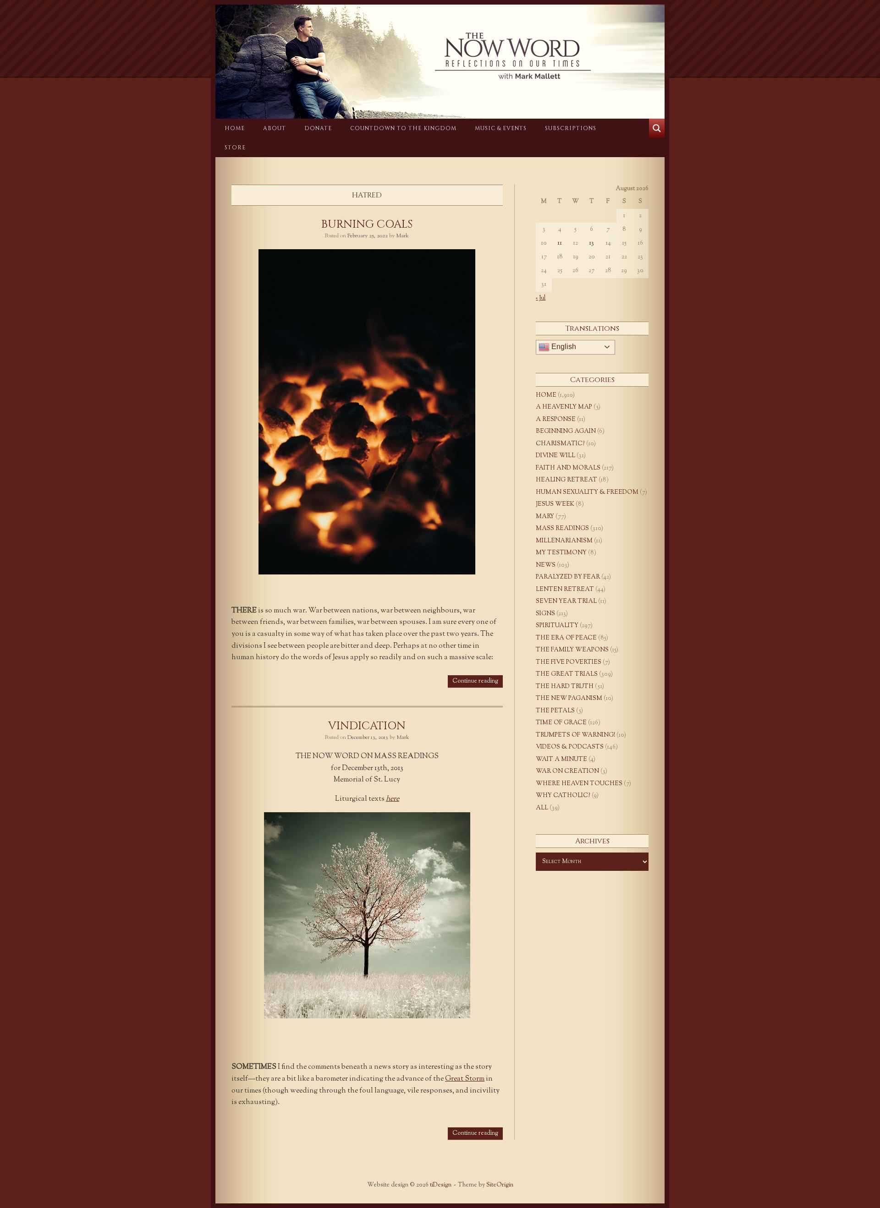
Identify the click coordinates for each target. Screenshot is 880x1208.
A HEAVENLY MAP (564, 407)
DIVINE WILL (555, 456)
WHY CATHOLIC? (563, 796)
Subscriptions (570, 128)
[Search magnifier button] (657, 128)
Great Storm (464, 1079)
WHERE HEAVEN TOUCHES (579, 784)
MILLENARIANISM (564, 541)
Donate (318, 128)
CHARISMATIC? (560, 444)
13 (591, 243)
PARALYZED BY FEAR (568, 577)
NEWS (546, 565)
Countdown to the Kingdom (403, 128)
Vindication (367, 726)
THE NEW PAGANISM (569, 698)
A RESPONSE (556, 419)
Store (235, 147)
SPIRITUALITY (557, 626)
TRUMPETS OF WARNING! (575, 735)
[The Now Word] (440, 56)
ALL (542, 808)
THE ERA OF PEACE (566, 638)
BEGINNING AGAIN (566, 431)
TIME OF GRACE (561, 723)
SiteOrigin (499, 1185)
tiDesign (440, 1185)
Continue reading (475, 681)
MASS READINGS (562, 529)
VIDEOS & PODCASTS (570, 747)
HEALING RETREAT (566, 480)
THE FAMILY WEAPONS (572, 650)
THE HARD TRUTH (565, 687)
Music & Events (501, 128)
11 (559, 243)
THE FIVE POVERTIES (568, 662)
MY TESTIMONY (561, 553)
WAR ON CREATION (567, 771)
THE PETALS (555, 711)
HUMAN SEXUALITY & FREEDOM (587, 492)
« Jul (540, 298)
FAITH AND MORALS (568, 468)
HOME (235, 128)
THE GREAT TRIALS (567, 674)
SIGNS (545, 614)
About (274, 128)
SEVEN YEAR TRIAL (566, 601)
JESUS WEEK (555, 504)
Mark (402, 236)
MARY (545, 517)
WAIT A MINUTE (561, 759)
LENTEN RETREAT (565, 589)
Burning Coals (366, 224)
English (563, 346)
